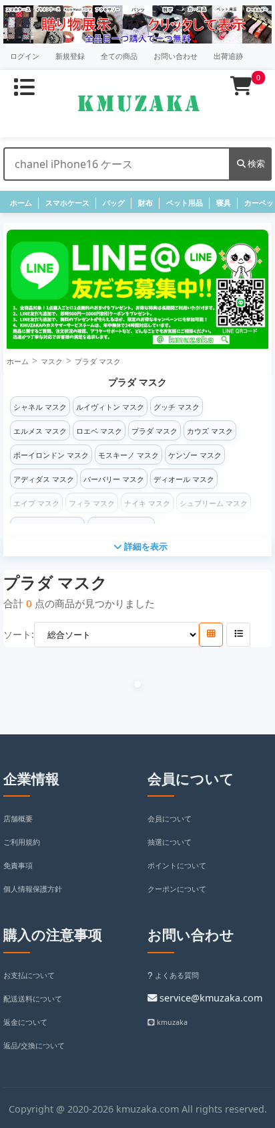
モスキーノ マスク (128, 455)
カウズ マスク (210, 431)
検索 (255, 163)
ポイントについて (177, 865)
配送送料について (32, 998)
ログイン (24, 56)
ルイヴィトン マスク (110, 407)
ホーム (21, 203)
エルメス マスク (40, 431)
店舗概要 (18, 818)
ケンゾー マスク (195, 455)
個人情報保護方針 (32, 889)
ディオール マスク (184, 479)
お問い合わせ (176, 56)
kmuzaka (171, 1022)
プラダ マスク (98, 361)
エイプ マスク (36, 503)
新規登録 (70, 56)
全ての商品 (119, 56)
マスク (52, 361)
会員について (170, 818)
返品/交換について (34, 1045)
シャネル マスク (40, 407)
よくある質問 (176, 975)
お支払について (29, 975)
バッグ (114, 203)
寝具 (223, 203)
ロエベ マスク (99, 431)
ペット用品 (184, 203)
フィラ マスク (92, 503)
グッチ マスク (177, 407)
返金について (25, 1022)
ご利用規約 (21, 842)
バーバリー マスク (113, 479)
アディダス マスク (43, 479)
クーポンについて (177, 889)
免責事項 (18, 865)
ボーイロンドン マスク (51, 455)
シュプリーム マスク (214, 503)
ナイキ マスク (147, 503)
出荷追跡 (228, 56)
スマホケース (67, 203)
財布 (145, 203)
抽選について (170, 842)
